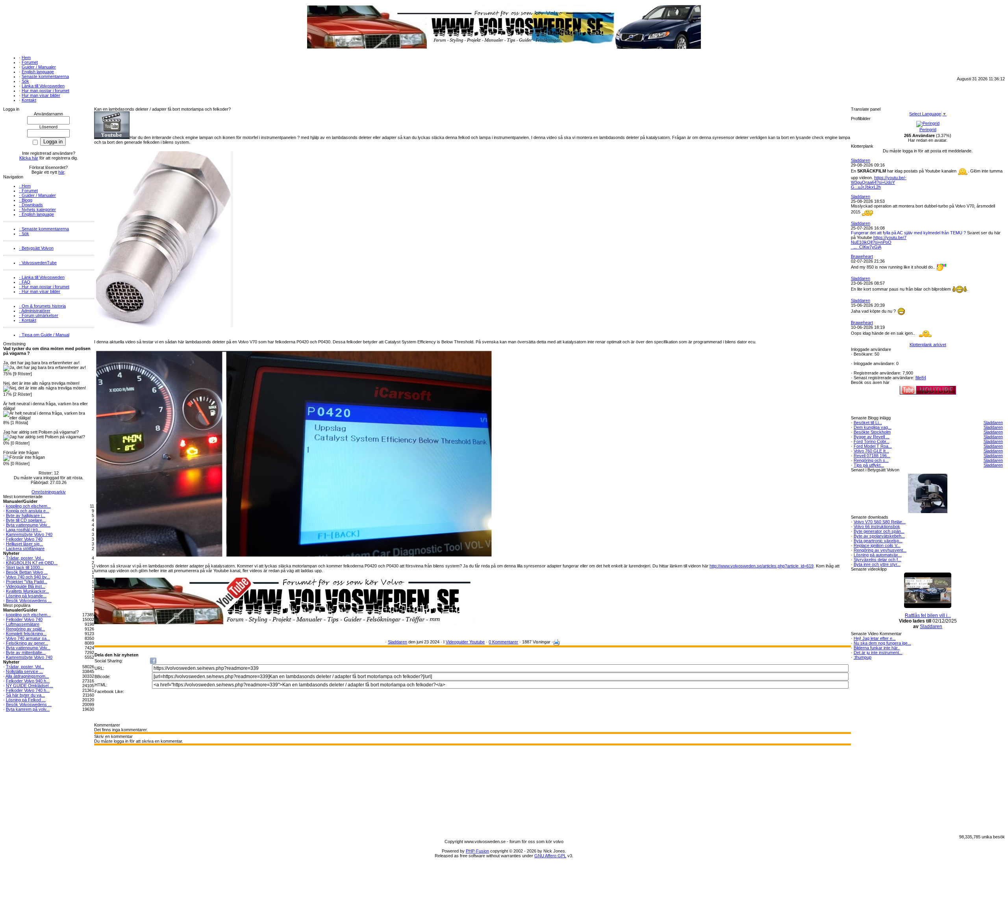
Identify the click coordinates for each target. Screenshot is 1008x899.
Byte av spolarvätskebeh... (879, 536)
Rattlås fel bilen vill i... (928, 615)
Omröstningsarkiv (49, 491)
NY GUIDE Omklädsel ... (29, 685)
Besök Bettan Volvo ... (27, 572)
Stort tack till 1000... (24, 567)
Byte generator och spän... (879, 531)
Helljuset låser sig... (24, 543)
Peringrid (927, 129)
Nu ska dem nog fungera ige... (882, 643)
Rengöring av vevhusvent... (880, 550)
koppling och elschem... (28, 506)
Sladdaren (397, 641)
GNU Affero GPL (550, 855)
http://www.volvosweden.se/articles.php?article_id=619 (761, 565)
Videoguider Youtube (465, 641)
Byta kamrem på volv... (28, 709)
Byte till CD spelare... (26, 520)
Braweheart (862, 256)
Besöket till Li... (868, 422)
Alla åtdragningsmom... (27, 676)
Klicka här (28, 158)
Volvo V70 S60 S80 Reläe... (880, 521)
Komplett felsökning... (26, 633)
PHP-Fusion (477, 851)
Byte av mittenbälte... (26, 652)
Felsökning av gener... (27, 643)
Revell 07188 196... (872, 455)
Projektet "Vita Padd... (26, 581)
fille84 (920, 377)
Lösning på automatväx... (878, 554)
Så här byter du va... (25, 695)
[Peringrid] (927, 123)
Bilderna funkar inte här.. (877, 647)
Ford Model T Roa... (873, 446)
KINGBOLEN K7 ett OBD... (31, 562)
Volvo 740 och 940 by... (28, 577)
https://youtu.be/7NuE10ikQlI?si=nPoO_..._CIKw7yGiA (878, 242)
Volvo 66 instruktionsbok (877, 526)
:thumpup (862, 657)
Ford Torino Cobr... (871, 441)
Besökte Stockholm (872, 432)
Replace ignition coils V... (877, 545)
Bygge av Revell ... (871, 436)
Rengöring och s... (871, 460)
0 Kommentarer (503, 641)
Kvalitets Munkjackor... (27, 591)
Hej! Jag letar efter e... (875, 638)
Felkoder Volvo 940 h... (28, 680)
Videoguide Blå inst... (25, 586)
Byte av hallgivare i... (25, 515)
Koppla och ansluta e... (27, 510)
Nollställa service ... (24, 671)
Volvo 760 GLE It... (871, 451)
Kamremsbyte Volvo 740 (29, 534)
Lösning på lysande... (26, 595)
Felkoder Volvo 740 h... (28, 690)
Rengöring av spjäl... (25, 629)
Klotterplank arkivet (928, 344)
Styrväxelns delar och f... (877, 559)
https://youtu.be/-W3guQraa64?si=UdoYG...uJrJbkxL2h (878, 182)
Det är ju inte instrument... (878, 652)
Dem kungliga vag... (872, 427)
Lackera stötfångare (25, 548)
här (61, 172)
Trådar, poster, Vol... (25, 558)
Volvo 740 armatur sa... (28, 638)
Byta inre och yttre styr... (877, 564)
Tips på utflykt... (869, 465)
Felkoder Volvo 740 (24, 539)
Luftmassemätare (22, 624)
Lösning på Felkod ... (26, 699)
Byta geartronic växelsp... (878, 540)
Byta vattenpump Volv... (28, 525)
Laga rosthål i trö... (23, 529)
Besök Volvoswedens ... (29, 600)
